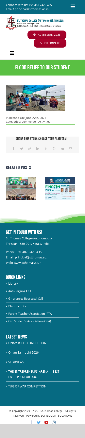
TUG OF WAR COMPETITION (27, 386)
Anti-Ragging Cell (19, 291)
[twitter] (39, 422)
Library (13, 283)
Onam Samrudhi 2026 (23, 352)
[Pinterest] (54, 149)
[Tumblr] (46, 149)
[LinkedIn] (37, 149)
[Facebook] (13, 149)
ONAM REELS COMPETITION (27, 343)
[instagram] (54, 422)
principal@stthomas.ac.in (32, 257)
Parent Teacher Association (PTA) (30, 314)
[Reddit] (29, 149)
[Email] (70, 149)
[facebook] (31, 422)
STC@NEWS (16, 362)
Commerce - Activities (36, 121)
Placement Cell (18, 306)
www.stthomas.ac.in (27, 263)
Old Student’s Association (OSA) (29, 321)
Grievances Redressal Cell (25, 298)
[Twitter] (21, 149)
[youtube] (46, 422)
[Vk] (62, 149)
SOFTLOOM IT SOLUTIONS (56, 415)
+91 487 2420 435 (29, 252)
